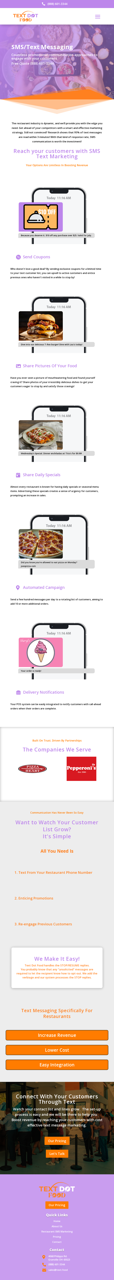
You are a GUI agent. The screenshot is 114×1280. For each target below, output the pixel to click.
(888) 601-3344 (57, 4)
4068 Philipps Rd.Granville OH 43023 (59, 1258)
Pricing (57, 1236)
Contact (57, 1242)
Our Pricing (57, 1141)
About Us (57, 1226)
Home (57, 1221)
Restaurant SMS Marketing (57, 1231)
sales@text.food (58, 1270)
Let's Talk (57, 1153)
